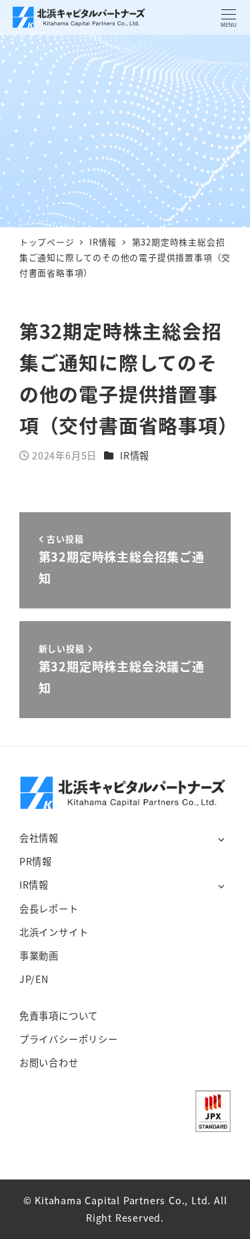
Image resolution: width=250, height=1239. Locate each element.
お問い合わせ (49, 1062)
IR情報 (134, 455)
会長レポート (49, 908)
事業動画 (39, 955)
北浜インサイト (54, 932)
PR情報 (35, 861)
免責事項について (58, 1015)
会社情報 (39, 837)
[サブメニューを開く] (221, 839)
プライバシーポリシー (68, 1039)
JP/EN (34, 979)
